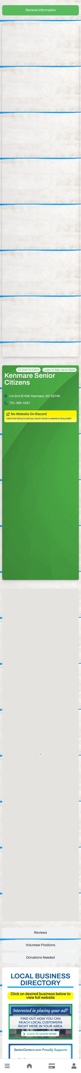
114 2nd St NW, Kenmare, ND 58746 (34, 396)
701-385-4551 (19, 403)
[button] (7, 1066)
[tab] (40, 10)
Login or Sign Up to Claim (59, 369)
